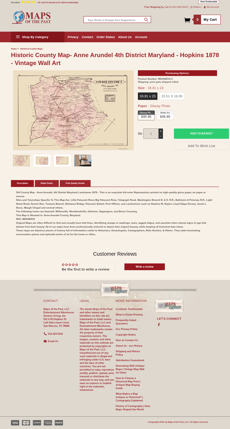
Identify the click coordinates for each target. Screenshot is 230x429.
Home (14, 49)
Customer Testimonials (129, 309)
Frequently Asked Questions (126, 322)
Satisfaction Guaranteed (130, 360)
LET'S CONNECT (169, 318)
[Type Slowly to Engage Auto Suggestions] (146, 19)
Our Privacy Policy (127, 329)
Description (22, 183)
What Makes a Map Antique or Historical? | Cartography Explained (129, 397)
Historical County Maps (31, 49)
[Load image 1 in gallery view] (21, 160)
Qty (140, 133)
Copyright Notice (126, 334)
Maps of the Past (176, 422)
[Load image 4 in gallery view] (82, 160)
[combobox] (117, 19)
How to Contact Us (127, 340)
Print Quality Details (75, 183)
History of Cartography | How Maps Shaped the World (133, 408)
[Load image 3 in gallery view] (62, 160)
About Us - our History (129, 345)
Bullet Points (47, 183)
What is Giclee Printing (129, 314)
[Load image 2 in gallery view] (42, 160)
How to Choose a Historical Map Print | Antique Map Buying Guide (128, 383)
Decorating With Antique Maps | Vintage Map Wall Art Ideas (130, 369)
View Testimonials (208, 2)
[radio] (147, 96)
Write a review (144, 266)
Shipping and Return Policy (128, 353)
